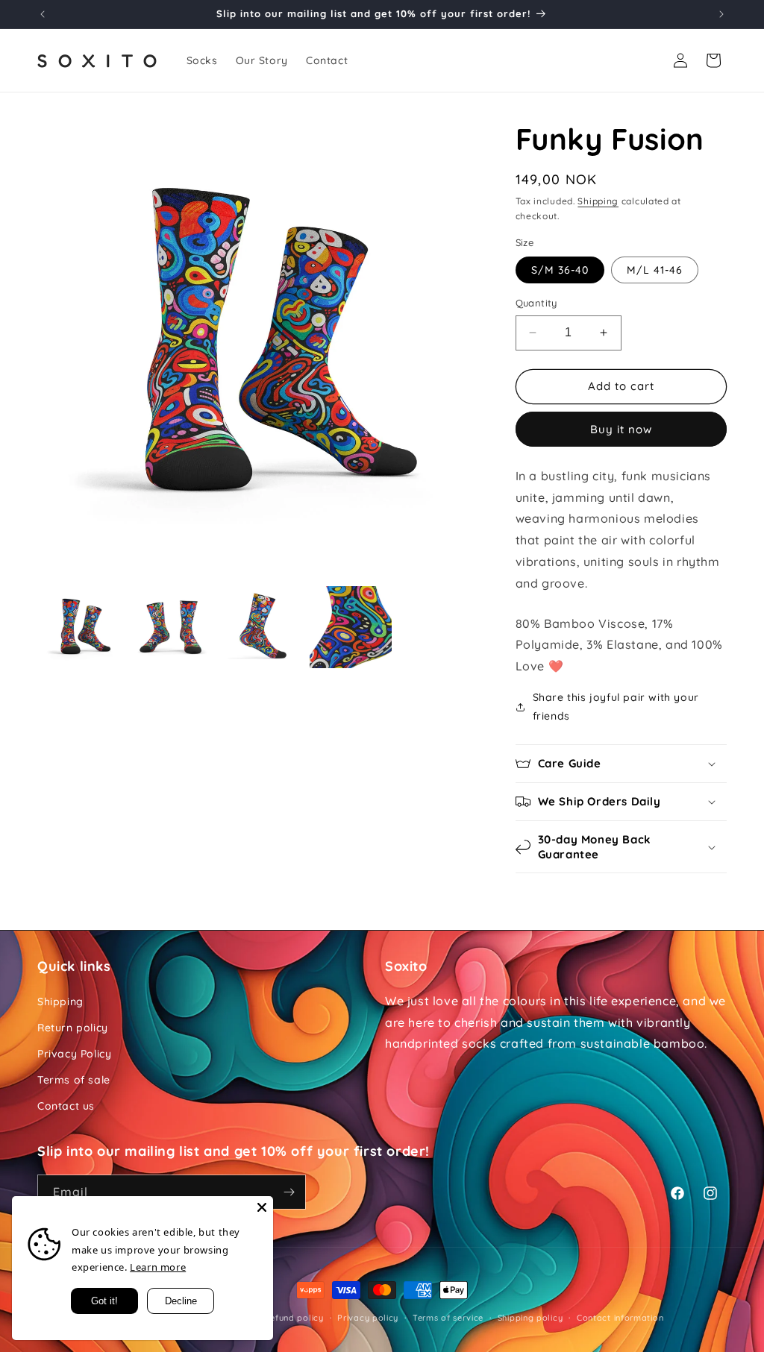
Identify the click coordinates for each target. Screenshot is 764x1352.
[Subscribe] (288, 1192)
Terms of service (448, 1317)
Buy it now (621, 429)
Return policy (72, 1027)
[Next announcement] (721, 14)
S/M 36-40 (560, 270)
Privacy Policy (74, 1053)
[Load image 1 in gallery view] (82, 627)
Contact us (66, 1106)
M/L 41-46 (655, 270)
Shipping (598, 201)
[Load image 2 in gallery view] (172, 627)
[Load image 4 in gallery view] (351, 627)
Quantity (536, 303)
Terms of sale (73, 1080)
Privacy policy (367, 1317)
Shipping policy (530, 1317)
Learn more (158, 1267)
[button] (621, 763)
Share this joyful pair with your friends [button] (616, 707)
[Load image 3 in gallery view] (261, 627)
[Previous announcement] (42, 14)
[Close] (261, 1207)
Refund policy (294, 1317)
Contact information (620, 1317)
